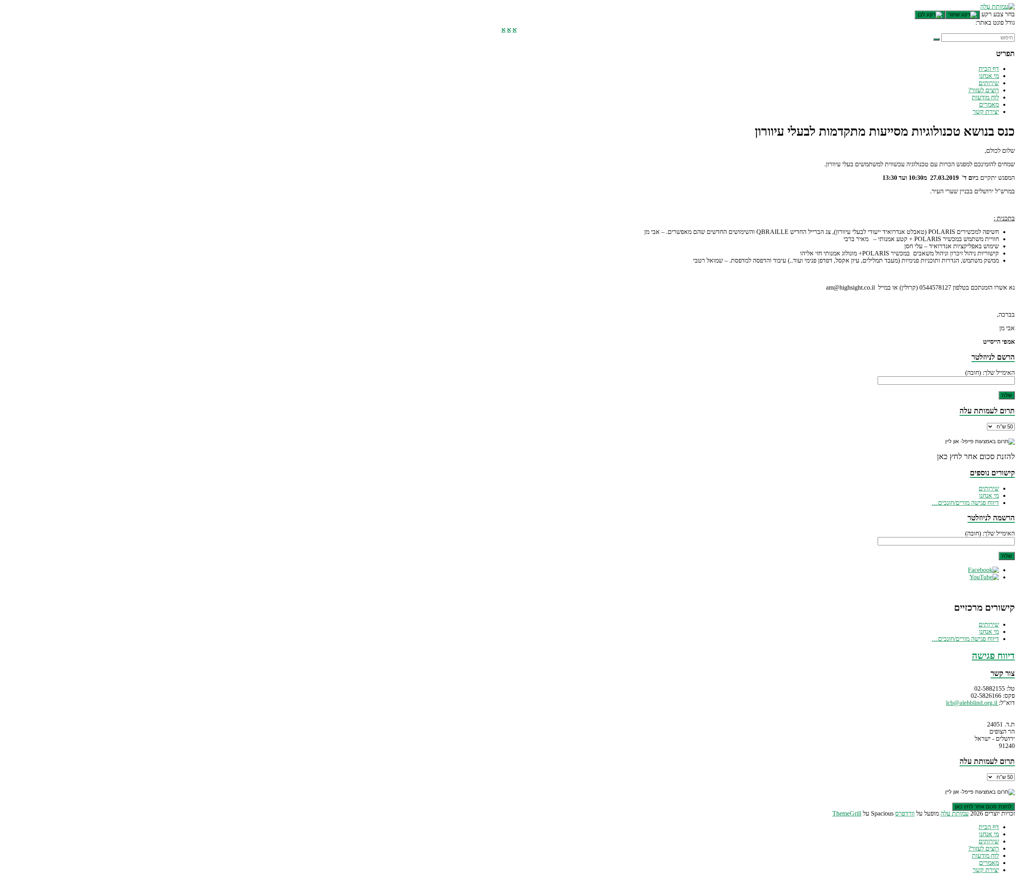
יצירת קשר (986, 111)
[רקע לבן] (930, 14)
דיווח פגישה (993, 655)
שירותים (989, 83)
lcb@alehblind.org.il (972, 702)
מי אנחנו (989, 75)
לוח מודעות (985, 97)
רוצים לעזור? (983, 90)
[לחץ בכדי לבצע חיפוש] (936, 39)
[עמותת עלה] (997, 6)
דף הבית (989, 68)
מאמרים (989, 104)
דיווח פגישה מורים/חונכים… (965, 502)
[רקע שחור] (962, 14)
